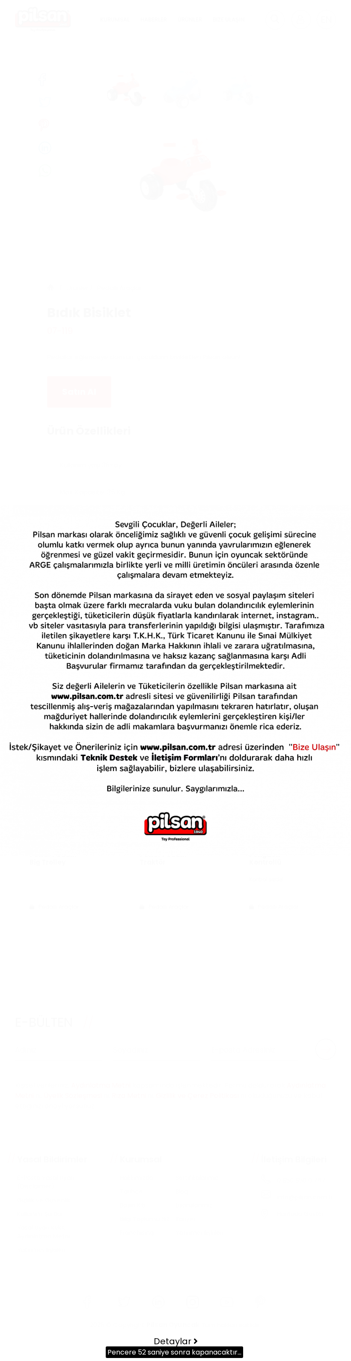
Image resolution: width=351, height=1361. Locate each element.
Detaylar (173, 1341)
